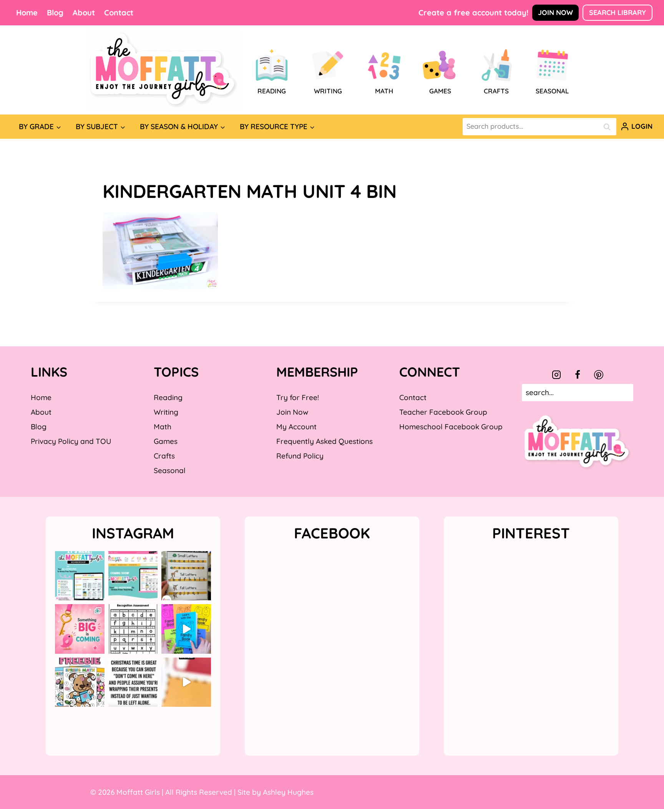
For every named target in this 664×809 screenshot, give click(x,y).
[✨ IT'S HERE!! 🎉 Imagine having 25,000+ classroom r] (80, 576)
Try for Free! (297, 397)
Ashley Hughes (288, 792)
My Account (296, 426)
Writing (166, 412)
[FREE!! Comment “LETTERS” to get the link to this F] (186, 576)
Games (166, 441)
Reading (168, 397)
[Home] (164, 70)
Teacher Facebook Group (443, 412)
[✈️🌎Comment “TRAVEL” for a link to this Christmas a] (186, 682)
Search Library (617, 12)
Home (27, 12)
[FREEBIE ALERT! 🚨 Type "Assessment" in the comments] (133, 629)
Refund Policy (300, 455)
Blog (55, 12)
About (84, 12)
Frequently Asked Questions (324, 441)
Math (162, 426)
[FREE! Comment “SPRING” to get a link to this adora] (80, 682)
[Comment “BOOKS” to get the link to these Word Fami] (186, 629)
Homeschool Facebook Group (451, 426)
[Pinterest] (598, 374)
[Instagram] (556, 374)
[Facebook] (577, 374)
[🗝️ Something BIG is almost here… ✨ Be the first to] (80, 629)
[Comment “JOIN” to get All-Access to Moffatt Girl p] (133, 576)
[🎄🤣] (133, 682)
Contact (118, 12)
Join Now (555, 12)
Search (609, 126)
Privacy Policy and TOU (71, 441)
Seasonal (170, 470)
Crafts (164, 455)
